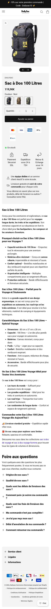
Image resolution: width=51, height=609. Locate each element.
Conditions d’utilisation (18, 593)
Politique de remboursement (16, 588)
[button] (3, 11)
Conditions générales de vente (32, 597)
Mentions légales (27, 601)
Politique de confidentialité (38, 588)
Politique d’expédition (36, 593)
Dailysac (13, 585)
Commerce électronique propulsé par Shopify (31, 585)
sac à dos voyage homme (25, 443)
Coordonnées (15, 597)
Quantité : (10, 111)
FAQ (23, 197)
